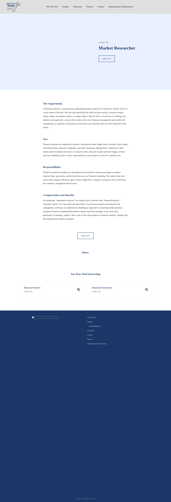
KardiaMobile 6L (95, 326)
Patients (89, 6)
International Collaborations (120, 6)
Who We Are (52, 6)
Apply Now (106, 59)
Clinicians (77, 6)
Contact (100, 6)
